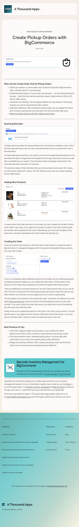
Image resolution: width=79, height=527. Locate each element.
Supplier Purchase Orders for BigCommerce (16, 457)
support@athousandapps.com (18, 397)
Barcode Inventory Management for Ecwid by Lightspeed (20, 442)
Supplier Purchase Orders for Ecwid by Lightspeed (18, 465)
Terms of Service (70, 442)
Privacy (67, 450)
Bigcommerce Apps (32, 31)
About (67, 434)
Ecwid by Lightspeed (41, 387)
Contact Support (51, 450)
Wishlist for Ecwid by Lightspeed (12, 472)
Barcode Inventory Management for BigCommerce (40, 363)
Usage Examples (51, 442)
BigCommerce (59, 387)
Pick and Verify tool (16, 302)
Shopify (29, 387)
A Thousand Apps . (27, 9)
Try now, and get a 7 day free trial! (57, 374)
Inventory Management (45, 31)
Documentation (51, 434)
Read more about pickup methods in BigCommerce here (32, 114)
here (68, 384)
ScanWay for (6, 434)
